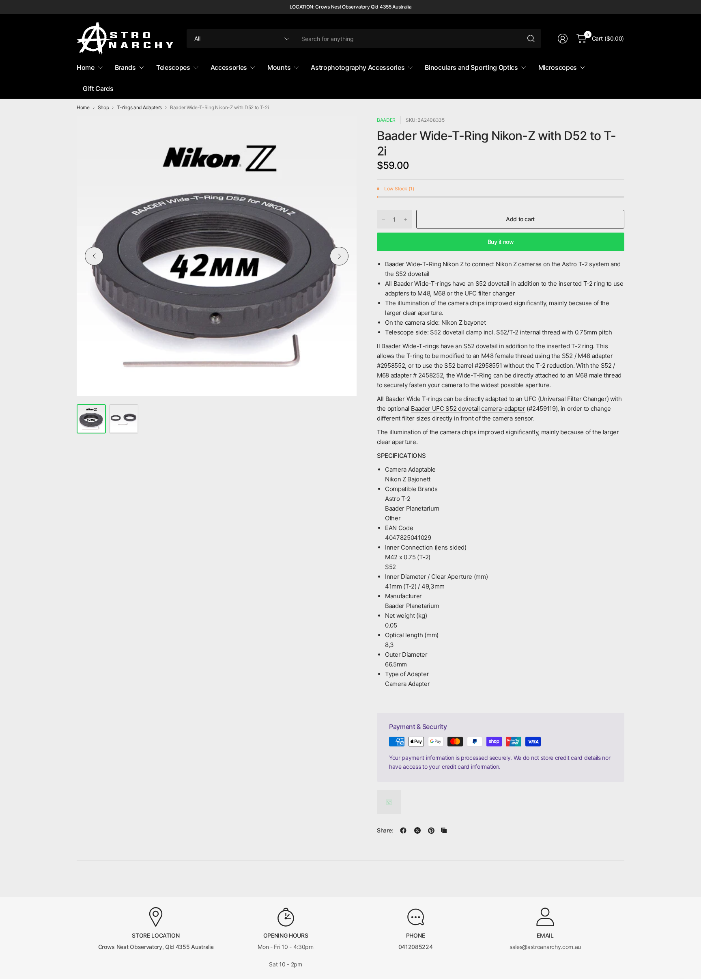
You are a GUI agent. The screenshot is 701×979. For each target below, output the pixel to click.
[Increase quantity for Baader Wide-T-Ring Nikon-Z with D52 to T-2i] (406, 219)
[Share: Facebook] (403, 830)
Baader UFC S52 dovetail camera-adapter (468, 408)
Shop (103, 107)
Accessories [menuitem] (229, 67)
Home (83, 107)
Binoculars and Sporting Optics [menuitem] (471, 67)
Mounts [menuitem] (278, 67)
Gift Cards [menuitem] (98, 88)
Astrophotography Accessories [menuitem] (357, 67)
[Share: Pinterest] (431, 830)
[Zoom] (341, 131)
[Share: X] (417, 830)
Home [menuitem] (86, 67)
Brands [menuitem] (125, 67)
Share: (385, 830)
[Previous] (94, 256)
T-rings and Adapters (139, 107)
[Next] (339, 256)
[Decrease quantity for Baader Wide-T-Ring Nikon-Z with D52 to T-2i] (383, 219)
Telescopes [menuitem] (173, 67)
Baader (386, 120)
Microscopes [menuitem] (557, 67)
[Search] (531, 38)
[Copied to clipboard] (444, 830)
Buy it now (501, 241)
